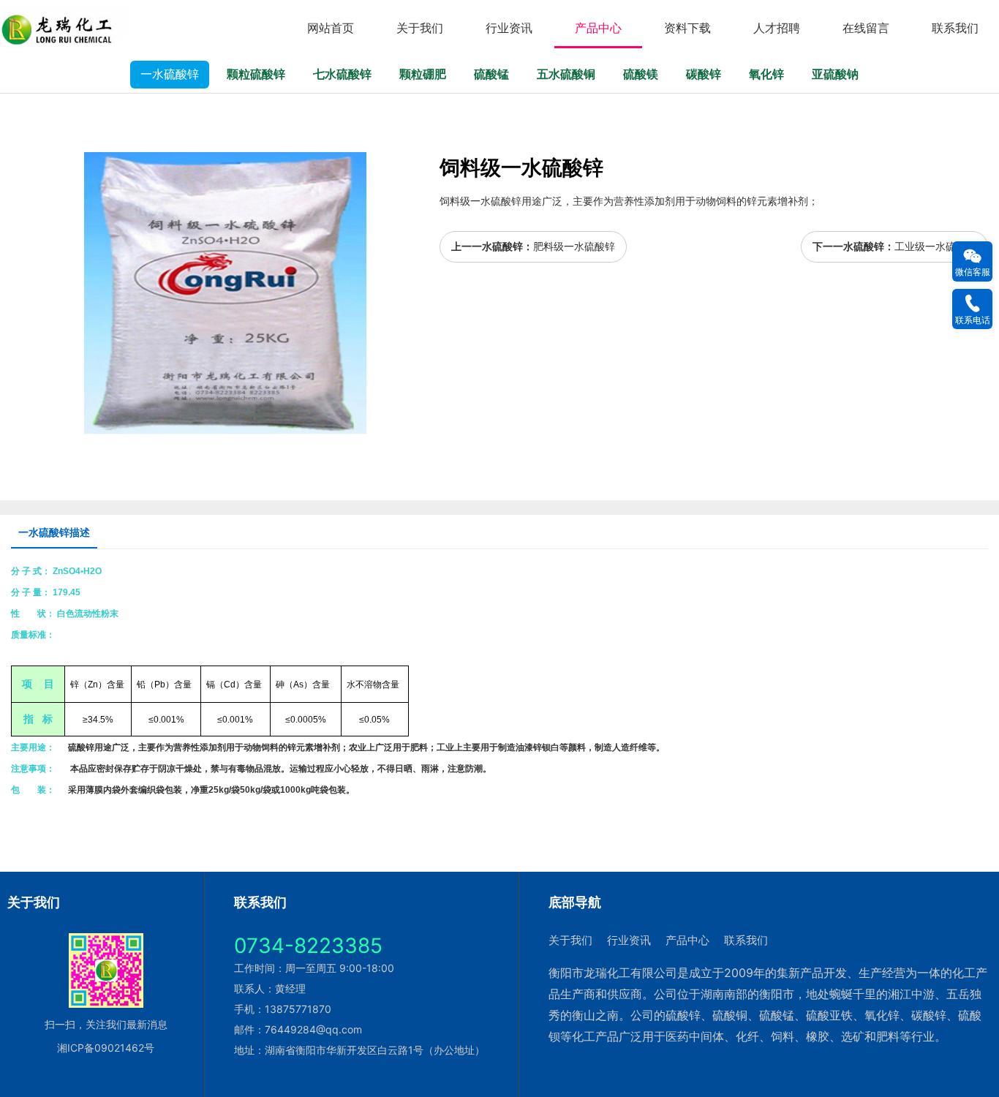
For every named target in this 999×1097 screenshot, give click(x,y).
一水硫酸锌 (169, 74)
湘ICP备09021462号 (105, 1047)
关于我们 (419, 27)
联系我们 (955, 27)
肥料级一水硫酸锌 (574, 246)
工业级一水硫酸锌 (935, 246)
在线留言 (865, 27)
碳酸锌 (703, 74)
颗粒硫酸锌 (256, 74)
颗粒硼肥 (422, 74)
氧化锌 (766, 74)
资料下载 (687, 27)
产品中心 (598, 27)
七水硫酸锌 (342, 74)
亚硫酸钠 (835, 74)
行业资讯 (509, 27)
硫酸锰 (491, 74)
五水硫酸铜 (566, 74)
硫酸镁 (640, 74)
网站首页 (330, 27)
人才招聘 (776, 27)
